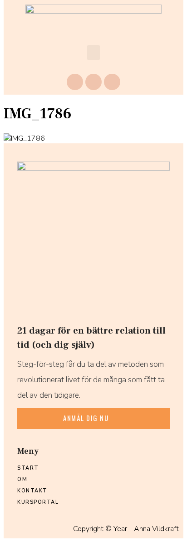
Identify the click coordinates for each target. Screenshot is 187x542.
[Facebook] (75, 82)
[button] (93, 52)
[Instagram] (93, 82)
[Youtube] (112, 82)
